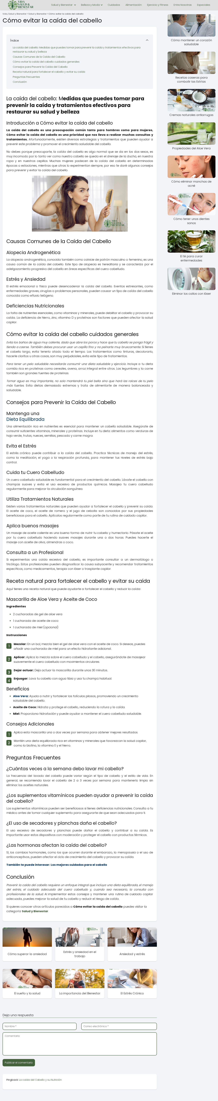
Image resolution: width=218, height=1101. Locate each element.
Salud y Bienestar (61, 5)
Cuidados (114, 5)
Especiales (203, 5)
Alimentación (133, 5)
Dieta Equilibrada (25, 419)
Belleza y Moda (90, 5)
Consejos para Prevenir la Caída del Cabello (40, 67)
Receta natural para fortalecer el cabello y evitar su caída (49, 72)
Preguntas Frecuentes (26, 77)
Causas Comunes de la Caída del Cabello (39, 57)
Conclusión (20, 82)
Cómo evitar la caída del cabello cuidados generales (46, 62)
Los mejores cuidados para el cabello (79, 865)
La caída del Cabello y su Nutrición (40, 1080)
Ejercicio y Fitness (157, 5)
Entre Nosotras (183, 5)
